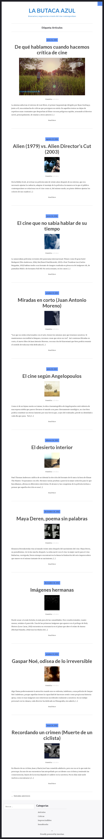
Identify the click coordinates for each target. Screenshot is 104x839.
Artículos (55, 99)
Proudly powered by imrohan (52, 834)
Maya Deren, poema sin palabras (52, 518)
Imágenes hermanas (52, 590)
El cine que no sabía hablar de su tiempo (52, 226)
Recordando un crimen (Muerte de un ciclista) (52, 735)
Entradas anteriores (22, 796)
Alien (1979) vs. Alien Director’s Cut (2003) (52, 149)
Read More (52, 120)
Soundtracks (43, 824)
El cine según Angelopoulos (52, 376)
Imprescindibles (44, 820)
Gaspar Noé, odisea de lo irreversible (52, 661)
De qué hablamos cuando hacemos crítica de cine (52, 49)
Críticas (41, 816)
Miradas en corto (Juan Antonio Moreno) (52, 302)
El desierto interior (52, 447)
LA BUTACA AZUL (52, 10)
